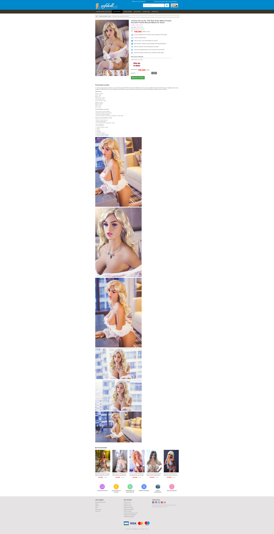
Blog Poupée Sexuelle (100, 502)
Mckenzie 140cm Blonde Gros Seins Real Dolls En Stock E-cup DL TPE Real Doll (171, 474)
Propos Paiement (128, 511)
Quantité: (133, 73)
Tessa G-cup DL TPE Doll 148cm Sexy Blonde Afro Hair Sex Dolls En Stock (137, 474)
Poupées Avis (98, 509)
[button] (96, 45)
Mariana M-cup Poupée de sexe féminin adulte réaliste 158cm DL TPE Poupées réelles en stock (154, 474)
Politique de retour (128, 505)
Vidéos (96, 504)
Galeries (97, 505)
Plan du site (98, 511)
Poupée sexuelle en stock (103, 11)
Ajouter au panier (138, 77)
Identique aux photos (138, 59)
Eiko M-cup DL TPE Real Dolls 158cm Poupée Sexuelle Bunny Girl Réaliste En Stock (119, 474)
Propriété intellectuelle (129, 516)
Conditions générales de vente (131, 513)
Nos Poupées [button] (116, 11)
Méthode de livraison (128, 507)
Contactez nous (127, 504)
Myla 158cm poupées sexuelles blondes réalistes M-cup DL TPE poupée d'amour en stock (102, 474)
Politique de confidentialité (130, 514)
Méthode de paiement (129, 509)
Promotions (146, 11)
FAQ (96, 507)
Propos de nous (127, 502)
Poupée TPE (155, 11)
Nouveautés (137, 11)
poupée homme (128, 11)
